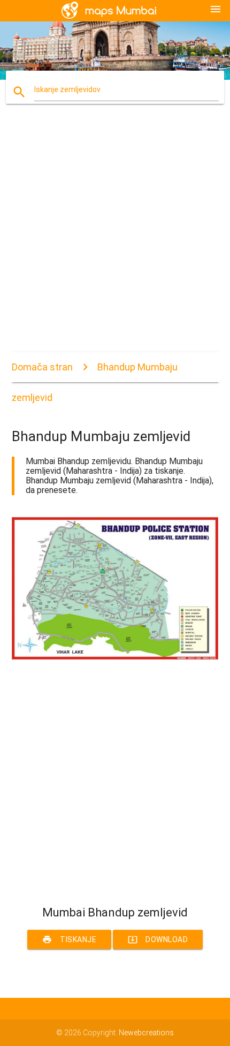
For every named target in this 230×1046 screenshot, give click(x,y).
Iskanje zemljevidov (67, 89)
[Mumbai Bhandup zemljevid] (115, 657)
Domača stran (42, 367)
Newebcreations (146, 1032)
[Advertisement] (115, 237)
